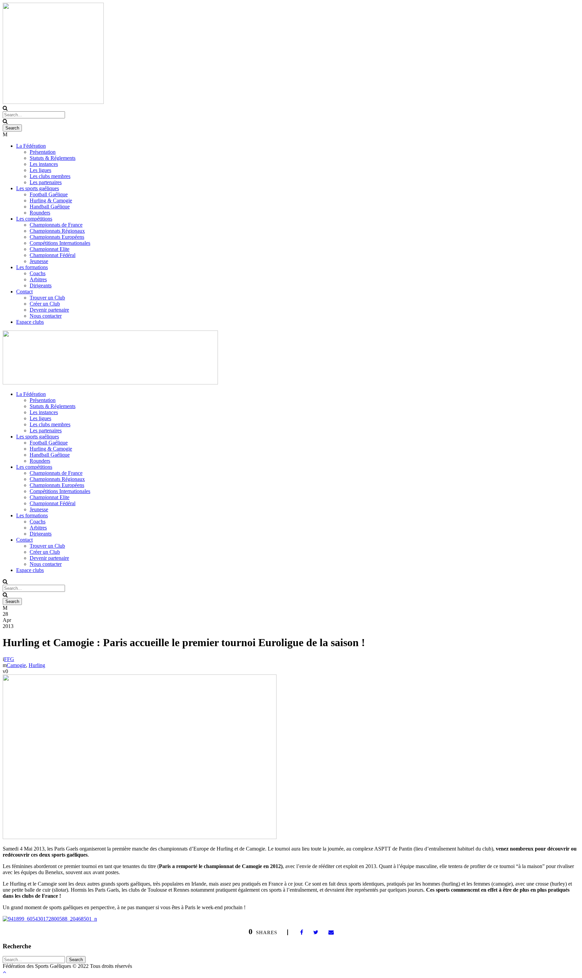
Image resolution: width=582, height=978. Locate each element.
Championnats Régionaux (57, 231)
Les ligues (40, 170)
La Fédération (31, 146)
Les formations (32, 267)
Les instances (44, 164)
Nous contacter (46, 316)
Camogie (16, 665)
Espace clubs (30, 322)
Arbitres (38, 279)
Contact (24, 291)
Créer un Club (45, 304)
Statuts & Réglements (52, 158)
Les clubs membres (50, 176)
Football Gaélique (49, 194)
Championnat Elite (49, 249)
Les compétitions (34, 219)
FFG (9, 659)
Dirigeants (41, 285)
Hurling (37, 665)
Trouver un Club (47, 297)
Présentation (43, 152)
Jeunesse (39, 261)
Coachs (37, 273)
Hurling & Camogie (51, 200)
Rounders (40, 212)
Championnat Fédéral (52, 255)
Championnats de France (56, 225)
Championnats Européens (57, 237)
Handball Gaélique (50, 206)
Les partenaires (46, 182)
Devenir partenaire (49, 310)
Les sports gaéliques (37, 188)
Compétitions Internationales (60, 243)
